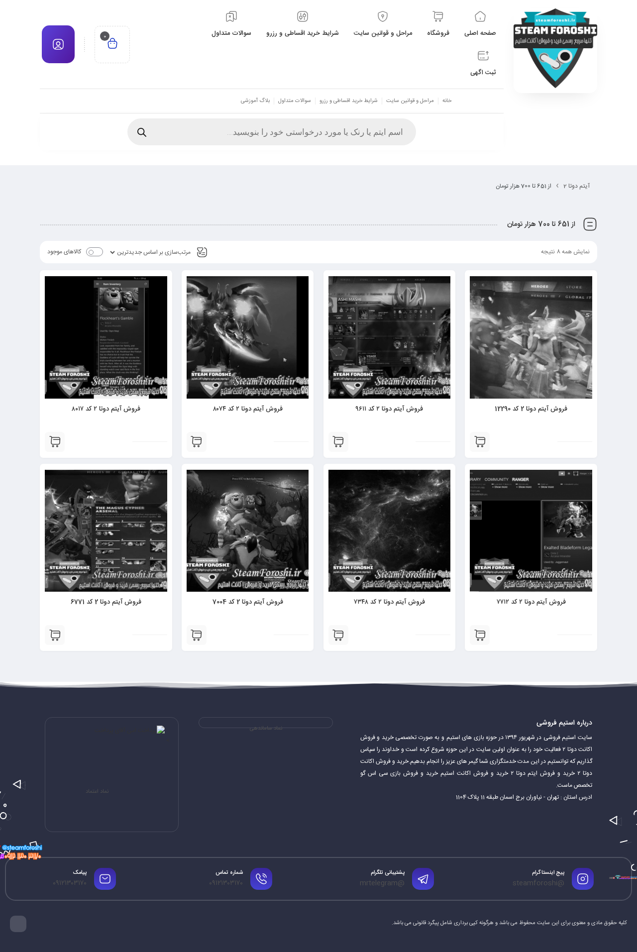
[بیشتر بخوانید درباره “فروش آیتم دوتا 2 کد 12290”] (480, 442)
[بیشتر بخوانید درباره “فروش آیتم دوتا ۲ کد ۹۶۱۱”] (338, 442)
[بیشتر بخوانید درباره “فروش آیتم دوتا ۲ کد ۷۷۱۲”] (480, 635)
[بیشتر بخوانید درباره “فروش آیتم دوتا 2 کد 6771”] (55, 635)
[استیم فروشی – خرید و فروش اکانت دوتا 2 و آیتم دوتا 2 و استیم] (555, 48)
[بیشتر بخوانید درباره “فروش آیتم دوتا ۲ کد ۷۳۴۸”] (338, 635)
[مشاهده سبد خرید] (112, 44)
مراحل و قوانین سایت (410, 101)
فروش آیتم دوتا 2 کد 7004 (247, 602)
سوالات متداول (294, 101)
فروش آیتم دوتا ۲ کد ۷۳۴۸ (389, 602)
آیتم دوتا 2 (576, 186)
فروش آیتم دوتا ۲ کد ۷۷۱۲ (531, 602)
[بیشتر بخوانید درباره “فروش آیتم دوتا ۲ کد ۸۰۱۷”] (55, 442)
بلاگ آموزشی (255, 101)
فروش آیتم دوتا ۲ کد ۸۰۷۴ (248, 409)
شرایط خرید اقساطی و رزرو (348, 101)
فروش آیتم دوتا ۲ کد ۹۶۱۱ (389, 409)
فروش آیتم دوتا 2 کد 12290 (531, 409)
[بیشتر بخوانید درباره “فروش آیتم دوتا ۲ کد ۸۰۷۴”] (197, 442)
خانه (446, 101)
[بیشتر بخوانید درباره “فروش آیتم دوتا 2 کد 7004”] (197, 635)
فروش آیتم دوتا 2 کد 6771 (106, 602)
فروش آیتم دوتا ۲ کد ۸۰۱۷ (106, 409)
